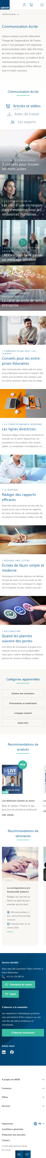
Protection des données (13, 1134)
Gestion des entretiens (23, 693)
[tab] (23, 106)
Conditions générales (12, 1129)
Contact (6, 1140)
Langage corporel (23, 713)
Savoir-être (23, 723)
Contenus (7, 1088)
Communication (9, 14)
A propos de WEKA (11, 1079)
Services (6, 1106)
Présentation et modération (23, 703)
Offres (5, 1097)
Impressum (7, 1123)
